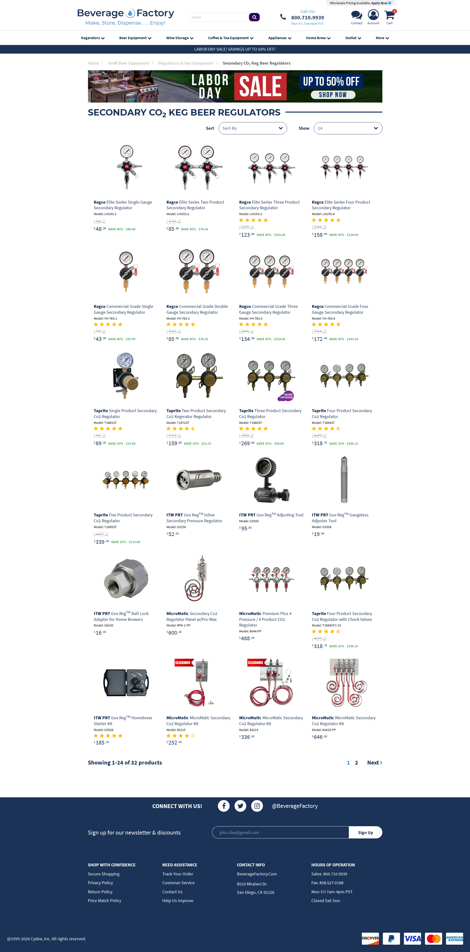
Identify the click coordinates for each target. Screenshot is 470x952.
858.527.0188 (330, 882)
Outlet (350, 37)
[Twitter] (240, 806)
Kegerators (90, 37)
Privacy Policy (100, 882)
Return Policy (100, 891)
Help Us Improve (177, 900)
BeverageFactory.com (257, 874)
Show (304, 128)
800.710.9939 (334, 874)
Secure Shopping (103, 874)
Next (373, 762)
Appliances (277, 37)
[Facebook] (224, 806)
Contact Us (172, 891)
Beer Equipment (133, 37)
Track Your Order (177, 874)
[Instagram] (257, 806)
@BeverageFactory (295, 806)
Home (93, 63)
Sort (210, 128)
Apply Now (379, 3)
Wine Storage (177, 37)
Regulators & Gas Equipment (185, 63)
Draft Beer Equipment (128, 63)
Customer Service (178, 882)
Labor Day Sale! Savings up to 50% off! (235, 49)
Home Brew (316, 37)
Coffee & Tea (228, 37)
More (380, 37)
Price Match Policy (104, 900)
